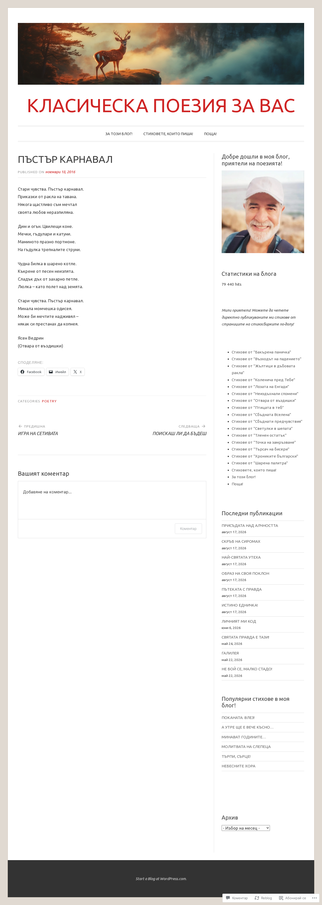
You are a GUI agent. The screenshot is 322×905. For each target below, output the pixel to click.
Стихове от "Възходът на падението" (266, 359)
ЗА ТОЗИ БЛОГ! (118, 134)
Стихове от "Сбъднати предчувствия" (267, 421)
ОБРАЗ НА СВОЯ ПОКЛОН (245, 573)
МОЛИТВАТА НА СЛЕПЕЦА (246, 746)
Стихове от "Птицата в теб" (258, 407)
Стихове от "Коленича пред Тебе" (263, 380)
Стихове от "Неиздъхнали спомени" (265, 393)
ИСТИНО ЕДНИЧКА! (240, 605)
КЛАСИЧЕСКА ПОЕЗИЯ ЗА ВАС (161, 105)
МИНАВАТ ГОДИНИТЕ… (244, 737)
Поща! (237, 484)
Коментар (188, 528)
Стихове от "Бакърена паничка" (261, 352)
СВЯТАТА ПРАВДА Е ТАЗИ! (245, 637)
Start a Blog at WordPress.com (161, 879)
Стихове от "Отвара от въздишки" (264, 400)
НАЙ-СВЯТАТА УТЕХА (241, 557)
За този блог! (244, 477)
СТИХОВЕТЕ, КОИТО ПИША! (168, 134)
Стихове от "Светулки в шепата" (262, 428)
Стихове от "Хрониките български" (265, 456)
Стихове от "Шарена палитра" (260, 463)
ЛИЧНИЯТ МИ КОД (239, 621)
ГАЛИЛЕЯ (230, 653)
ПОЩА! (210, 134)
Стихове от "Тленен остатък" (259, 435)
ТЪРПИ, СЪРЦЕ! (236, 756)
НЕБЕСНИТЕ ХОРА (238, 766)
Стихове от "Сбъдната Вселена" (261, 414)
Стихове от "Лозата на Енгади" (260, 386)
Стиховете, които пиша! (254, 470)
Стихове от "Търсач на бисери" (260, 449)
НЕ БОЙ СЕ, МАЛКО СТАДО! (247, 669)
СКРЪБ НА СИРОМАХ (241, 541)
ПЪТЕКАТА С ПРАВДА (242, 589)
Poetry (49, 401)
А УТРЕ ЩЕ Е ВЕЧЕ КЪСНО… (248, 727)
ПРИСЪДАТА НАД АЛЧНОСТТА (250, 525)
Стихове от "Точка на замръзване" (264, 442)
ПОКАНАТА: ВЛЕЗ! (238, 717)
